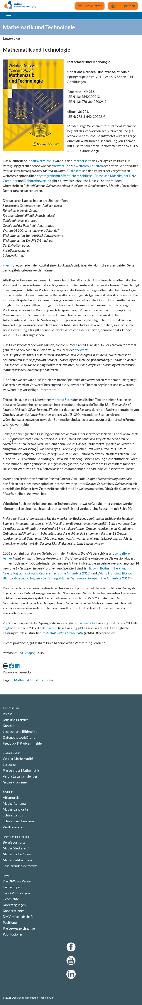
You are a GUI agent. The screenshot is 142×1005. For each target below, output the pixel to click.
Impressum (11, 708)
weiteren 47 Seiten (89, 166)
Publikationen (13, 934)
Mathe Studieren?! (16, 848)
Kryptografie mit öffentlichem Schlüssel (64, 176)
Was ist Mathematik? (18, 759)
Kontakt (9, 726)
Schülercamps (13, 815)
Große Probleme (15, 782)
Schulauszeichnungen (18, 821)
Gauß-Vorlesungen (16, 893)
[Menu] (8, 15)
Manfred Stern (62, 400)
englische (9, 628)
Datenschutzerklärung (19, 737)
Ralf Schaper (26, 653)
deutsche (48, 628)
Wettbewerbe (13, 827)
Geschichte (11, 899)
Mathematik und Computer (33, 680)
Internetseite (81, 161)
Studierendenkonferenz (20, 866)
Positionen (10, 922)
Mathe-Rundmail (15, 803)
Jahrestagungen (14, 905)
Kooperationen (14, 911)
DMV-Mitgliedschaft (18, 917)
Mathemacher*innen (18, 854)
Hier (6, 265)
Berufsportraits (14, 842)
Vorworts (82, 350)
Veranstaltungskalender (20, 776)
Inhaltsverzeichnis (41, 161)
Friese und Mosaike (108, 176)
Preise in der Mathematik (21, 770)
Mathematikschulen (17, 860)
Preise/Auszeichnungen (20, 928)
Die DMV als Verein (17, 881)
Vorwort (58, 166)
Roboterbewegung (37, 181)
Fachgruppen (12, 887)
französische (87, 623)
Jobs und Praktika (15, 720)
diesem (76, 171)
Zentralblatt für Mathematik (64, 633)
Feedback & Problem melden (23, 743)
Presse (7, 714)
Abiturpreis (11, 797)
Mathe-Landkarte (15, 809)
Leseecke (9, 764)
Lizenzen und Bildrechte (20, 731)
